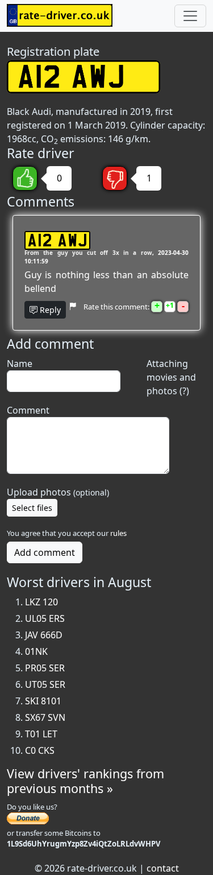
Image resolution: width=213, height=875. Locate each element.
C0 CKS (40, 750)
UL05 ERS (45, 618)
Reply (49, 309)
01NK (36, 651)
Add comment (44, 552)
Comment (28, 410)
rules (118, 533)
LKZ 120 (41, 602)
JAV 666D (43, 635)
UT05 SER (45, 684)
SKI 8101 (43, 701)
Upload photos (58, 492)
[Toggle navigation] (190, 16)
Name (19, 363)
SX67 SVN (45, 717)
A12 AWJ (57, 240)
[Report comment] (72, 307)
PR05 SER (45, 668)
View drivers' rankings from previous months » (85, 780)
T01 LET (41, 734)
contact (163, 868)
